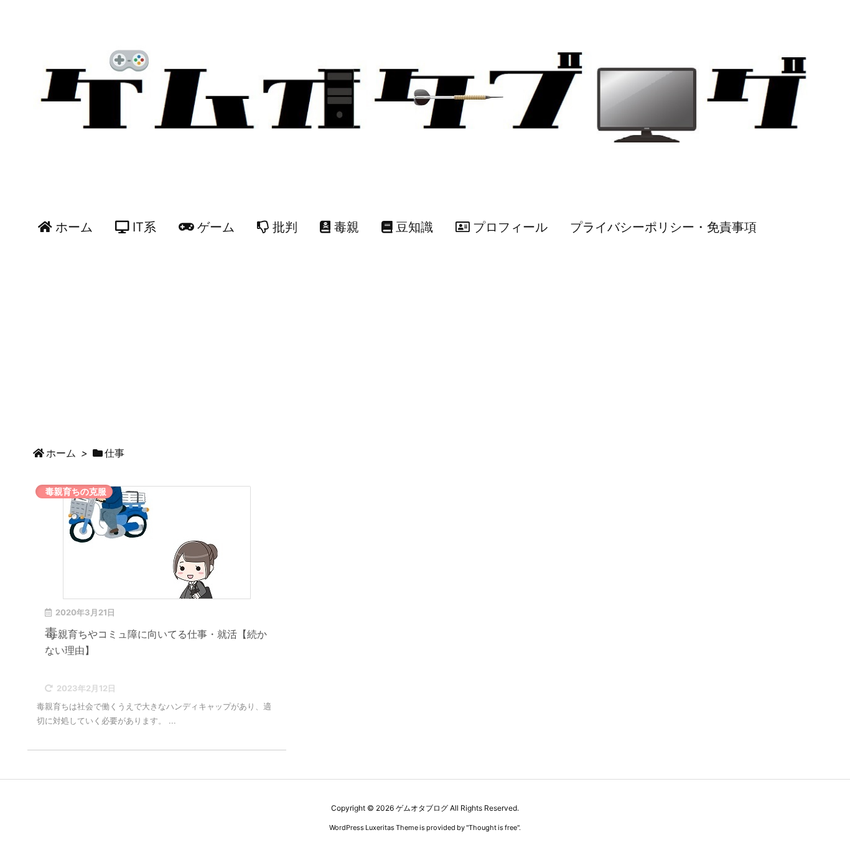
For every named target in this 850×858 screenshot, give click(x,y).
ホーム (61, 453)
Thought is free (493, 827)
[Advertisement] (425, 341)
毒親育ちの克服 (75, 491)
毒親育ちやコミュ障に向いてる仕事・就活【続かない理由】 (156, 640)
